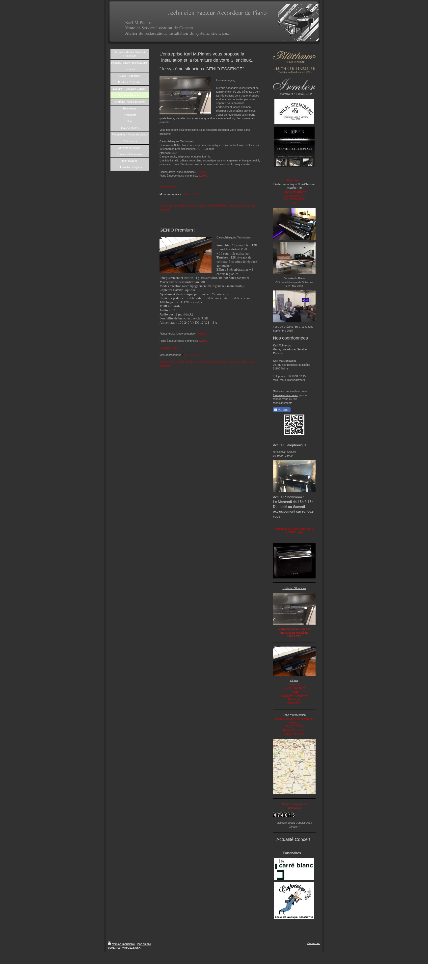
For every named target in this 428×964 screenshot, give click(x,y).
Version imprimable (123, 943)
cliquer (294, 680)
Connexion (313, 943)
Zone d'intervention (294, 714)
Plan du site (144, 943)
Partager (283, 410)
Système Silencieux (294, 588)
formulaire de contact (285, 395)
